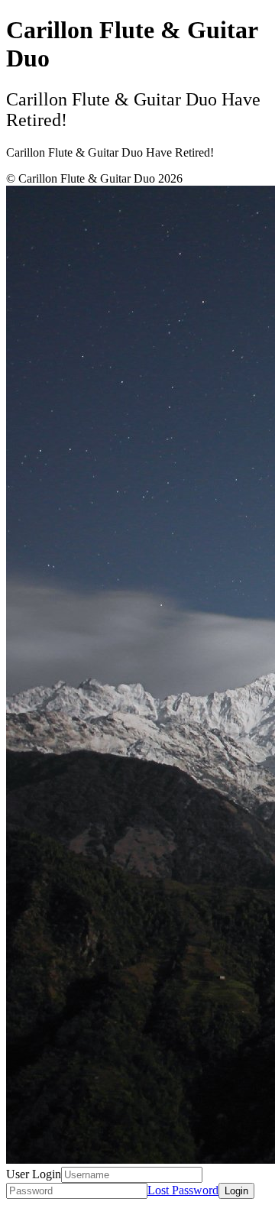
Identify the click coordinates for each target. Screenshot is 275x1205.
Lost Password (182, 1190)
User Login (33, 1174)
